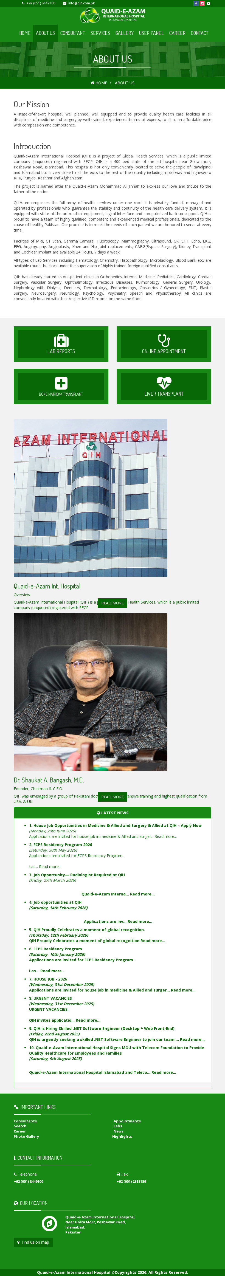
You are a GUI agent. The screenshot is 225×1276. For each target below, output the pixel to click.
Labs (118, 1125)
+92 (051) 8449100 (41, 3)
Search (20, 1125)
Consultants (25, 1121)
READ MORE (112, 602)
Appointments (127, 1121)
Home (24, 33)
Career (177, 33)
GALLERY (125, 33)
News (118, 1131)
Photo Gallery (26, 1136)
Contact (200, 33)
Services (100, 33)
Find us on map (34, 1242)
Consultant (72, 33)
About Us (45, 33)
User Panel (151, 33)
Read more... (165, 836)
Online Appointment (164, 351)
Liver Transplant (164, 394)
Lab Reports (61, 351)
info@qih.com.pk (81, 3)
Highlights (122, 1136)
